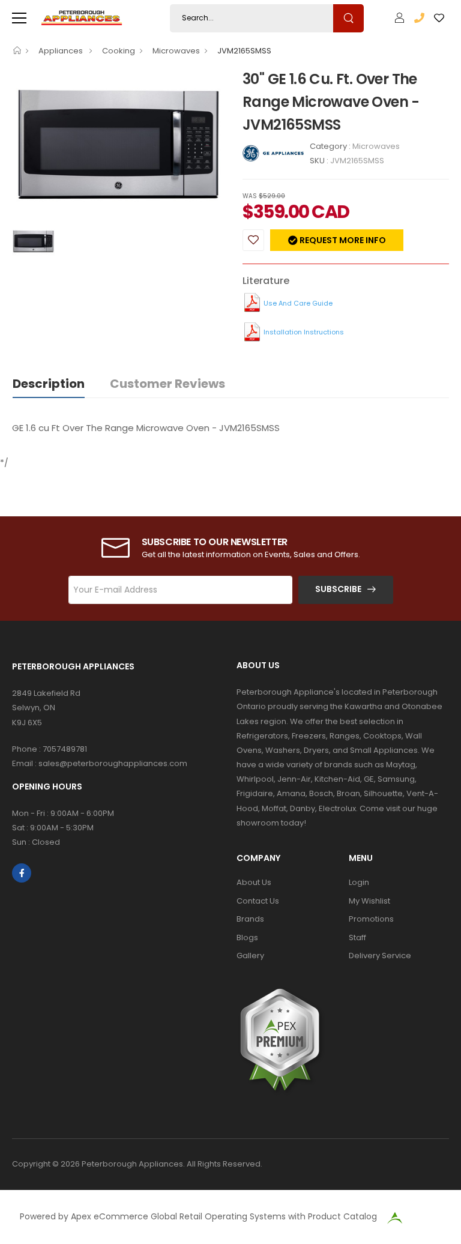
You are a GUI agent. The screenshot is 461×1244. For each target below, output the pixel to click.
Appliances (61, 50)
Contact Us (258, 901)
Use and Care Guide (298, 303)
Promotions (371, 919)
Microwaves (176, 50)
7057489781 (65, 749)
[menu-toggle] (19, 18)
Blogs (247, 937)
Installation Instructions (304, 332)
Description (49, 383)
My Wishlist (369, 901)
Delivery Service (380, 955)
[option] (118, 146)
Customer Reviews (167, 383)
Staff (357, 937)
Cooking (118, 50)
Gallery (250, 955)
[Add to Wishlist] (253, 240)
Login (359, 882)
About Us (254, 882)
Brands (250, 919)
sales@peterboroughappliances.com (112, 763)
